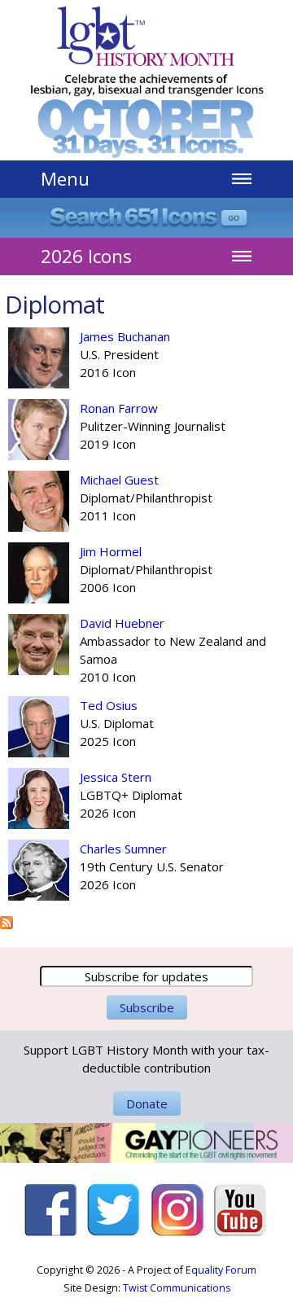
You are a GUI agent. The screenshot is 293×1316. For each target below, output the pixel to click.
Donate (147, 1103)
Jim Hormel (111, 551)
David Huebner (122, 623)
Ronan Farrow (119, 408)
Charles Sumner (123, 848)
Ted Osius (109, 705)
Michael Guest (119, 480)
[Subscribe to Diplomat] (6, 920)
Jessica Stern (115, 777)
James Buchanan (125, 336)
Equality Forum (221, 1270)
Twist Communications (176, 1288)
